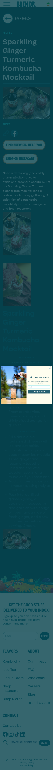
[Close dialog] (50, 368)
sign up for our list (39, 391)
